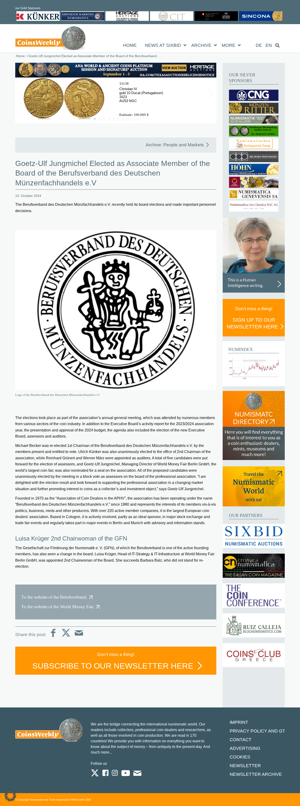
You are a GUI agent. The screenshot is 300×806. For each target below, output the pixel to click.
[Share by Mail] (79, 636)
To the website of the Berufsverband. (54, 597)
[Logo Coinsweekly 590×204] (50, 39)
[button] (10, 795)
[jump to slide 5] (113, 118)
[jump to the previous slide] (22, 93)
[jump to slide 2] (99, 118)
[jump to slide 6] (118, 118)
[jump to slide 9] (132, 118)
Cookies (240, 756)
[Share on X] (66, 636)
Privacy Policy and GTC (259, 731)
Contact (240, 739)
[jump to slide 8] (127, 118)
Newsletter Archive (256, 774)
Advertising (245, 748)
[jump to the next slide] (209, 93)
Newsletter (245, 765)
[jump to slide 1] (94, 118)
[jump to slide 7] (122, 118)
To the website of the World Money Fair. (57, 606)
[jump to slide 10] (137, 118)
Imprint (239, 722)
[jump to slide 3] (104, 118)
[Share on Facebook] (53, 636)
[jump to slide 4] (108, 118)
